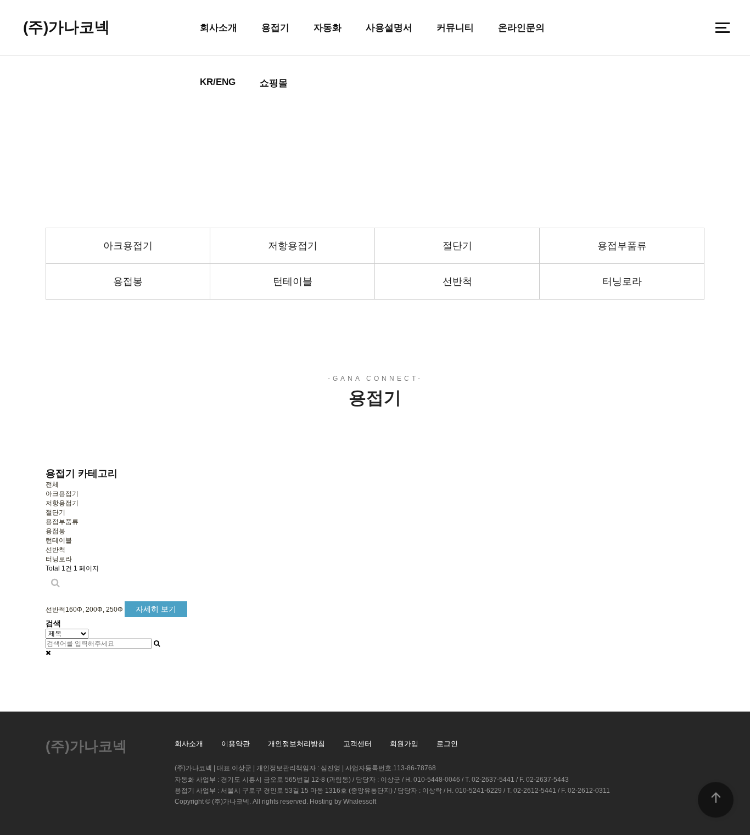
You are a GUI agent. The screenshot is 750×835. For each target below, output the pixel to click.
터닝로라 (622, 281)
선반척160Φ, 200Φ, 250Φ (85, 609)
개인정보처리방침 (296, 744)
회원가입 (404, 744)
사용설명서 (389, 27)
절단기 (457, 245)
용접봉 (128, 281)
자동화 (328, 27)
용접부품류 (622, 245)
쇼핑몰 (274, 83)
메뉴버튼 (722, 27)
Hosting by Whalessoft (343, 801)
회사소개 (218, 27)
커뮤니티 (455, 27)
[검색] (157, 643)
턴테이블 (292, 281)
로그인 (447, 744)
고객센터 (357, 744)
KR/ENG (218, 82)
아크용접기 (128, 245)
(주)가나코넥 (66, 27)
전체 (52, 484)
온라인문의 (521, 27)
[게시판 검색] (55, 583)
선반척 (457, 281)
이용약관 (235, 744)
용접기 (275, 27)
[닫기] (48, 653)
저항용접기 (292, 245)
